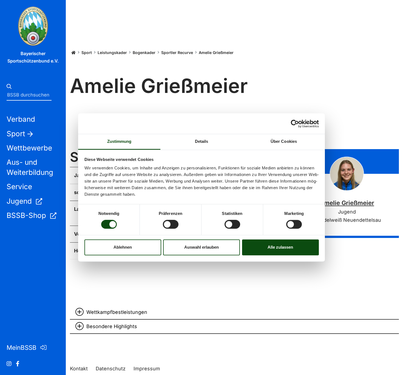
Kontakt (79, 368)
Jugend (20, 201)
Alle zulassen (280, 247)
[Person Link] (347, 174)
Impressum (147, 368)
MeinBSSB (22, 347)
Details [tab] (201, 141)
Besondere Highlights (111, 326)
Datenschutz (111, 368)
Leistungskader (112, 52)
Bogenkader (144, 52)
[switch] (170, 224)
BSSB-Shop (27, 215)
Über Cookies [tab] (284, 141)
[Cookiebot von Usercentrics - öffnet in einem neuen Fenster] (295, 124)
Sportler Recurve (177, 52)
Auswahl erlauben (201, 247)
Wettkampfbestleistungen (116, 312)
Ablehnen (122, 247)
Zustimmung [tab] (119, 141)
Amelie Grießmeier (347, 202)
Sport (86, 52)
